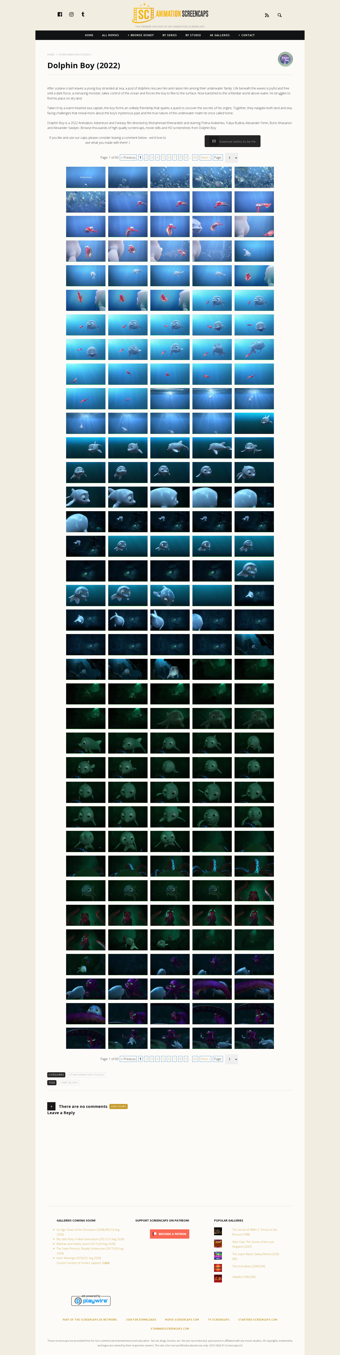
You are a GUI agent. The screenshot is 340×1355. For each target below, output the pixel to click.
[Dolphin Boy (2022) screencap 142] (128, 876)
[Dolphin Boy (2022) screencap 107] (128, 704)
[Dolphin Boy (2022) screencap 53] (170, 434)
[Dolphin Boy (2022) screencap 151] (85, 925)
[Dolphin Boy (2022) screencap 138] (170, 852)
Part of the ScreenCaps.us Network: (90, 1319)
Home (89, 35)
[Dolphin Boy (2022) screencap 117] (128, 753)
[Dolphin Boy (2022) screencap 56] (85, 458)
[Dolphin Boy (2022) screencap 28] (170, 310)
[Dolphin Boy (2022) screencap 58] (170, 458)
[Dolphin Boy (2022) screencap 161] (85, 975)
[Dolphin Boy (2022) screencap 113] (170, 729)
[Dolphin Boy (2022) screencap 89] (212, 606)
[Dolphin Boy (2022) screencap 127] (128, 803)
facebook (64, 14)
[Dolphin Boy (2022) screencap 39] (212, 360)
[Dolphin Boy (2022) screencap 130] (254, 803)
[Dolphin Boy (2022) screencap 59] (212, 458)
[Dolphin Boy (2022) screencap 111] (85, 729)
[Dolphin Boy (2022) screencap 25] (254, 286)
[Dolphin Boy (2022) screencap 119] (212, 753)
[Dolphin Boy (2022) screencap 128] (170, 803)
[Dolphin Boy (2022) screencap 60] (254, 458)
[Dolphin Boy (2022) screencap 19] (212, 261)
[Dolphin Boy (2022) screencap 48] (170, 409)
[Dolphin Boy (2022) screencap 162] (128, 975)
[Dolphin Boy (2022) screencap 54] (212, 434)
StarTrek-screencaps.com (257, 1319)
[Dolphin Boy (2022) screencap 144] (212, 876)
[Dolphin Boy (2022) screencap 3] (170, 188)
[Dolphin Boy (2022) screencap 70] (254, 507)
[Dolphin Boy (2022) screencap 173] (170, 1024)
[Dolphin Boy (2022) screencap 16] (85, 261)
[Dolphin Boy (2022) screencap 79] (212, 556)
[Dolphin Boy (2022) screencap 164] (212, 975)
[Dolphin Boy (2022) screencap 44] (212, 384)
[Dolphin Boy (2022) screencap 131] (85, 827)
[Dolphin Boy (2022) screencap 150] (254, 901)
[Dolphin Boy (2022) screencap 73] (170, 532)
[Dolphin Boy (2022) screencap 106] (85, 704)
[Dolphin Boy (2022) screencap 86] (85, 606)
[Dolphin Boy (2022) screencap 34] (212, 335)
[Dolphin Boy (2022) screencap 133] (170, 827)
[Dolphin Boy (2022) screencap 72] (128, 532)
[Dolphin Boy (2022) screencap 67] (128, 507)
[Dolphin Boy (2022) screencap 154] (212, 925)
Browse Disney (142, 35)
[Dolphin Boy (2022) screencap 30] (254, 310)
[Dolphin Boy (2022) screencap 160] (254, 950)
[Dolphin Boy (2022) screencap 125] (254, 778)
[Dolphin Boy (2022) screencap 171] (85, 1024)
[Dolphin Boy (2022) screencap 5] (254, 188)
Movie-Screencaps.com (182, 1319)
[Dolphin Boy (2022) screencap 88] (170, 606)
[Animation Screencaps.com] (170, 13)
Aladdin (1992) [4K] (244, 1277)
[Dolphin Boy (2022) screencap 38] (170, 360)
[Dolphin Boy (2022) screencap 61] (85, 483)
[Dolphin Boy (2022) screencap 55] (254, 434)
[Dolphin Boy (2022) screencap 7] (128, 212)
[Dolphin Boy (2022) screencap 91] (85, 630)
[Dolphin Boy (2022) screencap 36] (85, 360)
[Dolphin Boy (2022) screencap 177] (128, 1049)
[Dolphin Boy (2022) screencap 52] (128, 434)
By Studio (193, 35)
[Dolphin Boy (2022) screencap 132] (128, 827)
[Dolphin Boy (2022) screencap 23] (170, 286)
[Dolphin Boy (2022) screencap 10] (254, 212)
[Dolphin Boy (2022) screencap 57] (128, 458)
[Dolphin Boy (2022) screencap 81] (85, 581)
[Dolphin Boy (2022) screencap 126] (85, 803)
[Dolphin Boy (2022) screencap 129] (212, 803)
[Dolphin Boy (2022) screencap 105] (254, 680)
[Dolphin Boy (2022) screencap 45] (254, 384)
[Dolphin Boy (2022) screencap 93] (170, 630)
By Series (170, 35)
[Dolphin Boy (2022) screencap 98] (170, 655)
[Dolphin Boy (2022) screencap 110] (254, 704)
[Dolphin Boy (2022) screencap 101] (85, 680)
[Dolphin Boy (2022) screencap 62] (128, 483)
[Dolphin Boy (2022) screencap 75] (254, 532)
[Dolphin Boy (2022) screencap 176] (85, 1049)
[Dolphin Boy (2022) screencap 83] (170, 581)
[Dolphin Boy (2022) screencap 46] (85, 409)
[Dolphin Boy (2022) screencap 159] (212, 950)
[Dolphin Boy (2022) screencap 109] (212, 704)
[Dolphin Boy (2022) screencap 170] (254, 999)
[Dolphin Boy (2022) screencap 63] (170, 483)
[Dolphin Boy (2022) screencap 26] (85, 310)
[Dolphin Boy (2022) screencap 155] (254, 925)
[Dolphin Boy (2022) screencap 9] (212, 212)
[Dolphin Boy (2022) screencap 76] (85, 556)
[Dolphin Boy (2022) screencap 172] (128, 1024)
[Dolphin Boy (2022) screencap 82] (128, 581)
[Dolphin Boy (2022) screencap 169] (212, 999)
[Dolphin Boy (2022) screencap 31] (85, 335)
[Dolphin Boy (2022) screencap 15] (254, 237)
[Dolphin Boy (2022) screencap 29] (212, 310)
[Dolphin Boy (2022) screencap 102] (128, 680)
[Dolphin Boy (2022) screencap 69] (212, 507)
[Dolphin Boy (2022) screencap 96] (85, 655)
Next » (205, 157)
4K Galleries (220, 35)
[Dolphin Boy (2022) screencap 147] (128, 901)
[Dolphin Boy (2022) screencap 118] (170, 753)
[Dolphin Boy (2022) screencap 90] (254, 606)
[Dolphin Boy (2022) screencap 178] (170, 1049)
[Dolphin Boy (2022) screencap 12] (128, 237)
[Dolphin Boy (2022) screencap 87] (128, 606)
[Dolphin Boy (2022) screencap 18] (170, 261)
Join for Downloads (141, 1319)
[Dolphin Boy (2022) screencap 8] (170, 212)
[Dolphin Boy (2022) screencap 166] (85, 999)
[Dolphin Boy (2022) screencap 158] (170, 950)
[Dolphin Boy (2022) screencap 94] (212, 630)
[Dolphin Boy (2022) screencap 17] (128, 261)
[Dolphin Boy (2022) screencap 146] (85, 901)
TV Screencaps (219, 1319)
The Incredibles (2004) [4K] (248, 1266)
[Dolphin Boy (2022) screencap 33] (170, 335)
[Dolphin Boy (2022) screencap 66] (85, 507)
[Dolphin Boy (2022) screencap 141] (85, 876)
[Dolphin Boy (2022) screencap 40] (254, 360)
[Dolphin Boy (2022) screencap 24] (212, 286)
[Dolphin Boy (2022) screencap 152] (128, 925)
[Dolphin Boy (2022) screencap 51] (85, 434)
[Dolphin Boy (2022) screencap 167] (128, 999)
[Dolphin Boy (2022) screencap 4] (212, 188)
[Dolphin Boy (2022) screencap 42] (128, 384)
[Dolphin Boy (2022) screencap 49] (212, 409)
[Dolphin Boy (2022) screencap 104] (212, 680)
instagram (75, 14)
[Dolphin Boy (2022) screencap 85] (254, 581)
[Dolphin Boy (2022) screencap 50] (254, 409)
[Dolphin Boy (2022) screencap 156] (85, 950)
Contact (248, 35)
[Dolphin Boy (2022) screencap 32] (128, 335)
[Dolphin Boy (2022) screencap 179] (212, 1049)
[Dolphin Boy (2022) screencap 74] (212, 532)
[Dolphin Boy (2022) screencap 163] (170, 975)
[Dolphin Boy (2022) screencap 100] (254, 655)
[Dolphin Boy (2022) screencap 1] (85, 188)
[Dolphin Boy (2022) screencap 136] (85, 852)
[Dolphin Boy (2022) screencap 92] (128, 630)
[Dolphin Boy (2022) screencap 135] (254, 827)
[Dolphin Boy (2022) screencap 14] (212, 237)
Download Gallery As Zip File (237, 141)
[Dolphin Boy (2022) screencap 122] (128, 778)
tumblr (87, 14)
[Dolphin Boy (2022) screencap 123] (170, 778)
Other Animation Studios (86, 1074)
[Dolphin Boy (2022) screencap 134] (212, 827)
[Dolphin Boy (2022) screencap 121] (85, 778)
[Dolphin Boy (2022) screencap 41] (85, 384)
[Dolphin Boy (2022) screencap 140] (254, 852)
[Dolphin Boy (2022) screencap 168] (170, 999)
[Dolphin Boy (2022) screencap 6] (85, 212)
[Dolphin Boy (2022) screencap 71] (85, 532)
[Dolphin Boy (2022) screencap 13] (170, 237)
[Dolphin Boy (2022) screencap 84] (212, 581)
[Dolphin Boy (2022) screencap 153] (170, 925)
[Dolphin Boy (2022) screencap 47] (128, 409)
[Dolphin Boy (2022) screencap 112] (128, 729)
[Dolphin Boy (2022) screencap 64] (212, 483)
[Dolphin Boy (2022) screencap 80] (254, 556)
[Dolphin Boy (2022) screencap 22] (128, 286)
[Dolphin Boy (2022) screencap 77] (128, 556)
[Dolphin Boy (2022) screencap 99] (212, 655)
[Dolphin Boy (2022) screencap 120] (254, 753)
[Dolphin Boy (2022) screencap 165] (254, 975)
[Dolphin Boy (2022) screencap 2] (128, 188)
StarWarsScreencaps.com (170, 1328)
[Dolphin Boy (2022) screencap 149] (212, 901)
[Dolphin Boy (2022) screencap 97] (128, 655)
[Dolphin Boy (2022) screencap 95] (254, 630)
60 (195, 157)
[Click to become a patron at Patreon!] (169, 1239)
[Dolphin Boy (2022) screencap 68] (170, 507)
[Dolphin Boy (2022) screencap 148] (170, 901)
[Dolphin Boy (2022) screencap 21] (85, 286)
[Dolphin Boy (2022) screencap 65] (254, 483)
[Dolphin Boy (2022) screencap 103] (170, 680)
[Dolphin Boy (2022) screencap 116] (85, 753)
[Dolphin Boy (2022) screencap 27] (128, 310)
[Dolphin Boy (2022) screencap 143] (170, 876)
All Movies (110, 35)
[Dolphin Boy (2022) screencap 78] (170, 556)
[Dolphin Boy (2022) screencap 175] (254, 1024)
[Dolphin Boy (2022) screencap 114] (212, 729)
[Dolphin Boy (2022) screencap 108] (170, 704)
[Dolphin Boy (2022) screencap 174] (212, 1024)
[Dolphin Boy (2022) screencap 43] (170, 384)
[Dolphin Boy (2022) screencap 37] (128, 360)
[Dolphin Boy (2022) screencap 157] (128, 950)
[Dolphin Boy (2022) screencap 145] (254, 876)
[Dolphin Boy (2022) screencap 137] (128, 852)
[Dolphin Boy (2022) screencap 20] (254, 261)
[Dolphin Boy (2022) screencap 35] (254, 335)
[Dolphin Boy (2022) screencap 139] (212, 852)
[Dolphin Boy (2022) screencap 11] (85, 237)
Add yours (118, 1106)
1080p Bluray (69, 1082)
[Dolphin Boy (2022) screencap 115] (254, 729)
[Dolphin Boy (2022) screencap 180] (254, 1049)
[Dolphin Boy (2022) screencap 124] (212, 778)
